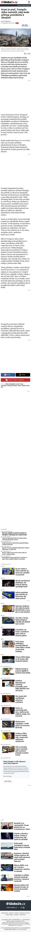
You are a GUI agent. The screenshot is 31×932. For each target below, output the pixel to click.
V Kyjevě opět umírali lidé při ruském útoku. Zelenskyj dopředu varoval (14, 539)
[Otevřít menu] (28, 2)
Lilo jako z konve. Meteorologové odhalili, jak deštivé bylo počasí (22, 621)
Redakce (11, 913)
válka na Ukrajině (10, 384)
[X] (27, 54)
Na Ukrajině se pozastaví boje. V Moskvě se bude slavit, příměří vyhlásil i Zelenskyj (14, 558)
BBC (24, 117)
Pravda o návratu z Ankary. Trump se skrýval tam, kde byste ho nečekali (21, 836)
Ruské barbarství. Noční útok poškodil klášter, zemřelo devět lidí (15, 543)
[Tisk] (29, 54)
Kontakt (16, 913)
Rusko (19, 385)
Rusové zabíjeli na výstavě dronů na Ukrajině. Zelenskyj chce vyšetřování (14, 534)
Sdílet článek (26, 25)
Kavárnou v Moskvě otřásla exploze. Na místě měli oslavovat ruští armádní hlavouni (22, 857)
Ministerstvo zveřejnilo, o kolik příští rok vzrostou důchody (22, 725)
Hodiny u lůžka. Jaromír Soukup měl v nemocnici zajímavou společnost (21, 737)
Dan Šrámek (9, 776)
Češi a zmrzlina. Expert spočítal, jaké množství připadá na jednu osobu (21, 751)
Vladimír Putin (25, 385)
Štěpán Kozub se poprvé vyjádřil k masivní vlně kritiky (22, 671)
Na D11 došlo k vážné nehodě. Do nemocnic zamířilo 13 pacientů (22, 572)
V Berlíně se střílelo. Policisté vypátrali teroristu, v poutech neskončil (21, 878)
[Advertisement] (15, 96)
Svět (2, 820)
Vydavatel (22, 913)
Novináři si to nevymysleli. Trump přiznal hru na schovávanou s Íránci (22, 826)
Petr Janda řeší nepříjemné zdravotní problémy (21, 699)
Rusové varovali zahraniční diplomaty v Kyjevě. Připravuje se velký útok (15, 548)
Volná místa (22, 914)
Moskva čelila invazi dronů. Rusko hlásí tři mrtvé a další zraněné (14, 553)
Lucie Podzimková (6, 21)
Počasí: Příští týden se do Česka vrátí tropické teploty (22, 659)
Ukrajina (15, 385)
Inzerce (28, 913)
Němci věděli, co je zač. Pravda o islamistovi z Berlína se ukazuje (22, 868)
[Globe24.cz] (9, 2)
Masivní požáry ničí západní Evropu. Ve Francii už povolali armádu (21, 888)
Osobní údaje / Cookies (11, 914)
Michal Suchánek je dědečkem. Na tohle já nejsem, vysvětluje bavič (22, 584)
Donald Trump (19, 384)
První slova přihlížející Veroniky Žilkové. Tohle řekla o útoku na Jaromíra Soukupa (22, 646)
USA (2, 387)
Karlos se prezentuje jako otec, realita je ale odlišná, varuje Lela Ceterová (22, 712)
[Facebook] (25, 54)
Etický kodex (4, 913)
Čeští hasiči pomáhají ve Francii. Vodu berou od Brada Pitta (22, 846)
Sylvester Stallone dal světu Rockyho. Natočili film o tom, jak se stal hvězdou (22, 609)
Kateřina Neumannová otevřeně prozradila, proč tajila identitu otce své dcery (22, 686)
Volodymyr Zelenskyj (6, 385)
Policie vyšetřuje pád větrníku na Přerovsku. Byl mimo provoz (21, 595)
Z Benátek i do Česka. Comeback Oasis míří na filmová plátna (22, 633)
